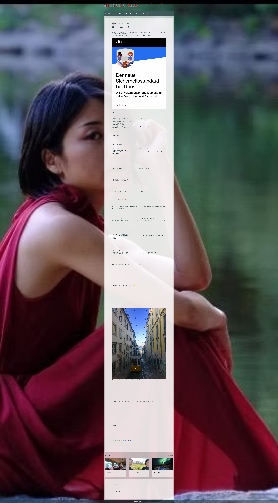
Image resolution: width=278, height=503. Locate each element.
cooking (119, 13)
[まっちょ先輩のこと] (139, 464)
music (142, 13)
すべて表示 (170, 455)
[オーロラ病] (162, 464)
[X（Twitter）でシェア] (116, 445)
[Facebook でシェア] (113, 445)
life (147, 13)
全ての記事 (107, 13)
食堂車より (110, 472)
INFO (114, 13)
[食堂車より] (115, 464)
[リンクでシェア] (120, 445)
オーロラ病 (157, 472)
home (137, 13)
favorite (131, 13)
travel (125, 13)
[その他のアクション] (165, 23)
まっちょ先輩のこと (136, 472)
